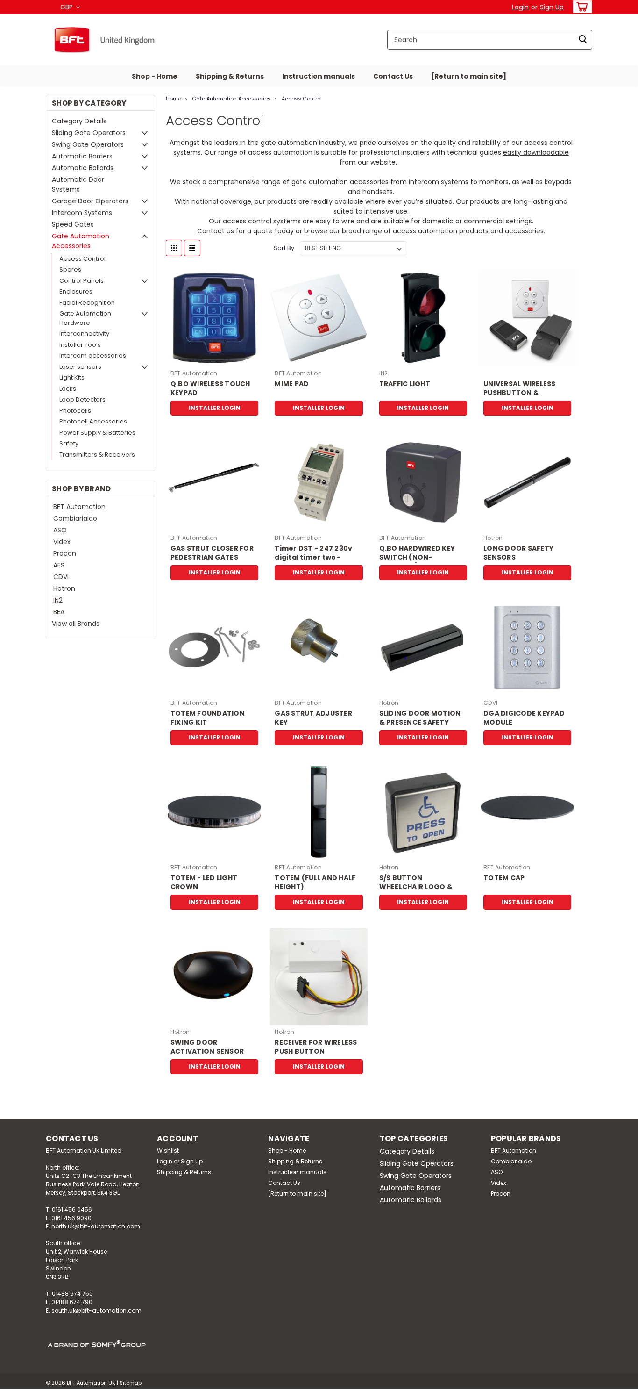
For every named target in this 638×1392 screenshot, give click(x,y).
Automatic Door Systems (78, 184)
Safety (68, 443)
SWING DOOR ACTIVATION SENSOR (207, 1047)
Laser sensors (80, 366)
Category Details (79, 121)
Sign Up (552, 7)
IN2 (58, 600)
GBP (67, 7)
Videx (62, 541)
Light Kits (72, 377)
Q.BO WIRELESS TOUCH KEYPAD (210, 388)
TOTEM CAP (504, 878)
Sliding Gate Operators (89, 132)
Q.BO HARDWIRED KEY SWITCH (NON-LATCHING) (417, 557)
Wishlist (168, 1151)
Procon (64, 553)
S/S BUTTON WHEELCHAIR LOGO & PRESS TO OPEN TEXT (416, 887)
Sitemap (131, 1382)
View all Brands (75, 623)
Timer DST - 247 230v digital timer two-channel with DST (313, 557)
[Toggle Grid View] (174, 248)
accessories (524, 231)
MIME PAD (292, 384)
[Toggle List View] (192, 248)
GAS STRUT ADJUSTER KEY (313, 718)
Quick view (214, 359)
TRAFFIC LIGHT (404, 384)
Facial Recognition (87, 302)
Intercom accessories (92, 355)
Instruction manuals (318, 76)
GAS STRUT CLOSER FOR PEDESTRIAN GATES (212, 553)
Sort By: (285, 248)
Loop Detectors (82, 399)
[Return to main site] (468, 76)
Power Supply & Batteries (97, 432)
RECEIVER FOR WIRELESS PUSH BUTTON (316, 1047)
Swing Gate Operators (88, 144)
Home (173, 98)
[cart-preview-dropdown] (580, 6)
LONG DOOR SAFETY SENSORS (518, 553)
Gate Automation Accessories (80, 241)
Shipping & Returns (230, 76)
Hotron (64, 588)
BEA (58, 612)
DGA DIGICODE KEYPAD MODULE (524, 718)
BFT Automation (79, 506)
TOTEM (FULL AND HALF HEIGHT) (315, 882)
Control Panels (81, 280)
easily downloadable (536, 152)
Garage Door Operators (90, 201)
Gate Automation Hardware (85, 318)
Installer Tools (80, 344)
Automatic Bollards (82, 167)
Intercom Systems (82, 212)
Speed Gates (73, 224)
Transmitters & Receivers (97, 454)
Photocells (75, 410)
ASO (60, 530)
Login (520, 7)
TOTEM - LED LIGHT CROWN (203, 882)
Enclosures (75, 291)
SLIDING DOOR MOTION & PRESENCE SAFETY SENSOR (420, 722)
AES (58, 565)
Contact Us (393, 76)
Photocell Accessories (93, 421)
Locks (67, 388)
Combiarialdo (75, 518)
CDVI (61, 576)
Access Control (82, 258)
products (474, 231)
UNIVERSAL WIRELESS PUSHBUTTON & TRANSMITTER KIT (519, 393)
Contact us (215, 231)
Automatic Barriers (82, 156)
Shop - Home (154, 76)
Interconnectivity (84, 333)
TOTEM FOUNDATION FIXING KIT (207, 718)
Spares (70, 269)
